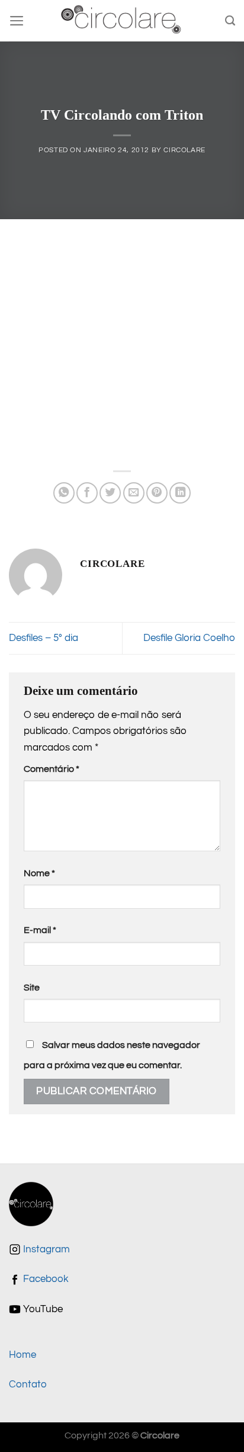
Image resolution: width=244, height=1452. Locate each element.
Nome (39, 873)
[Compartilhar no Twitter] (110, 493)
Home (22, 1355)
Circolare (184, 150)
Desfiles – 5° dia (43, 638)
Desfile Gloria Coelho (189, 638)
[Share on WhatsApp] (64, 493)
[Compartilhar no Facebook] (87, 493)
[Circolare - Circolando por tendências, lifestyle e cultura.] (122, 21)
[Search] (230, 21)
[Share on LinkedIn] (180, 493)
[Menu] (17, 20)
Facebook (45, 1279)
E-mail (40, 930)
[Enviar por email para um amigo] (134, 493)
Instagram (45, 1249)
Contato (28, 1384)
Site (32, 987)
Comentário (51, 769)
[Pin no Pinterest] (157, 493)
